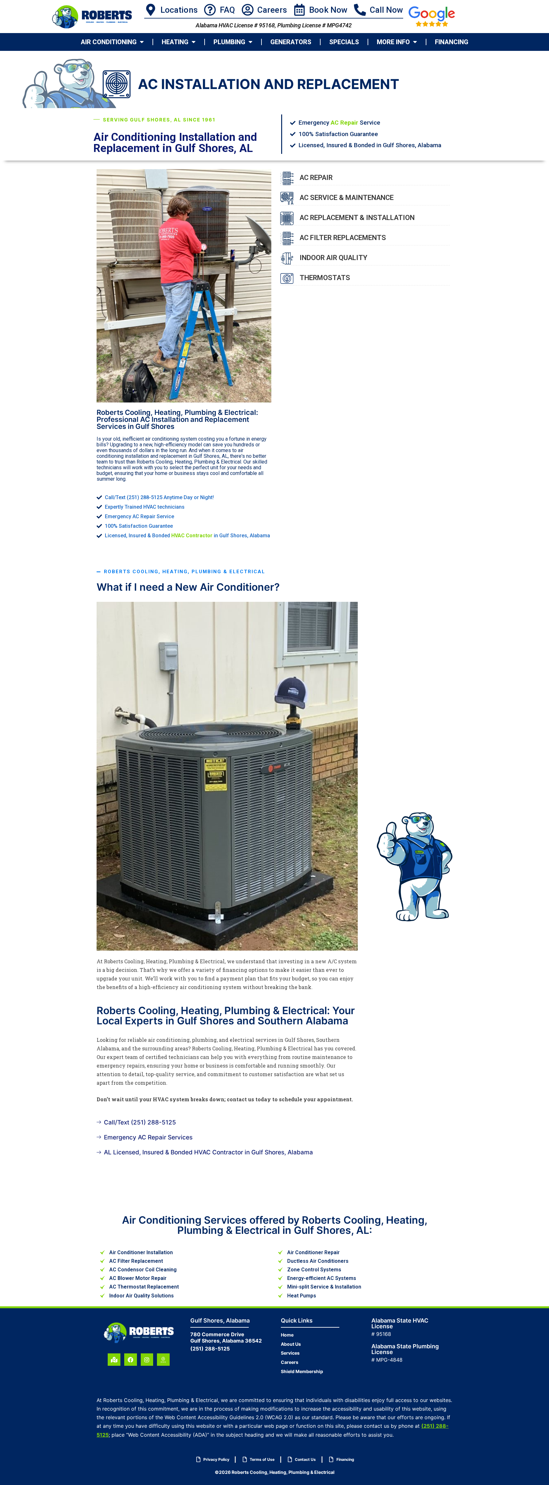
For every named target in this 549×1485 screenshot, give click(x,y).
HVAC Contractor (192, 536)
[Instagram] (147, 1359)
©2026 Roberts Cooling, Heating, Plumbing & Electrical (275, 1472)
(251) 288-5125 (210, 1348)
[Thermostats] (287, 278)
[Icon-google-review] (163, 1359)
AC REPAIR (316, 178)
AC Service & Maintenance (347, 198)
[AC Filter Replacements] (287, 238)
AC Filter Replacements (343, 238)
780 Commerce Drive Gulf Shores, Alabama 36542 (226, 1337)
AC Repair (344, 122)
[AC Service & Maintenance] (287, 198)
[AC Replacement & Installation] (287, 218)
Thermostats (325, 278)
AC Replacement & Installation (357, 218)
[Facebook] (130, 1359)
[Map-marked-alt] (114, 1359)
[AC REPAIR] (287, 178)
